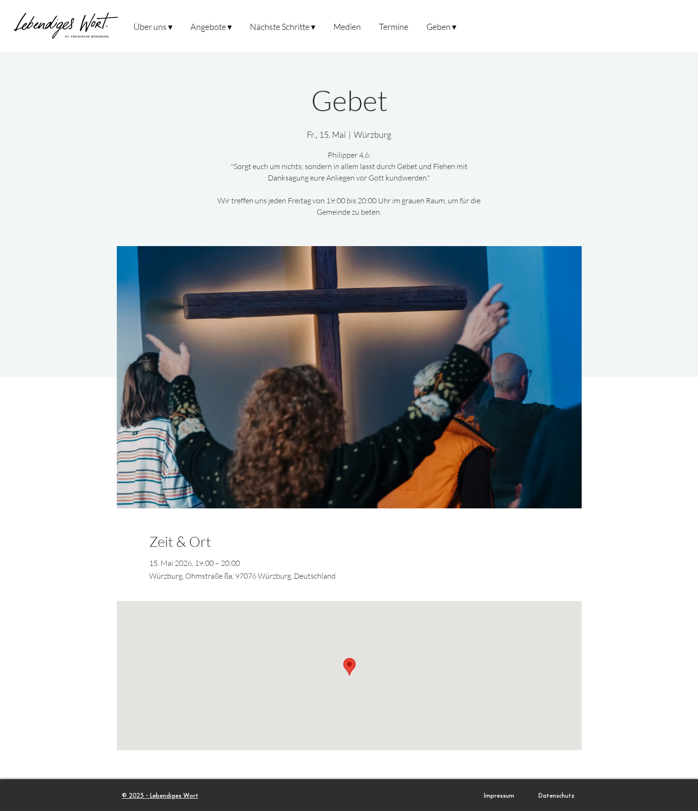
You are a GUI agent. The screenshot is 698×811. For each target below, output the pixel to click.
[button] (152, 26)
